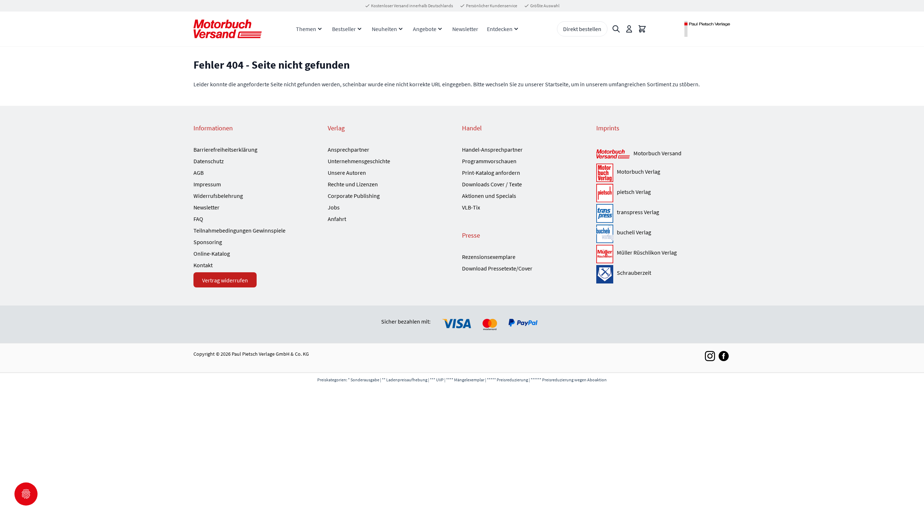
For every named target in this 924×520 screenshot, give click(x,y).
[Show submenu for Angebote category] (440, 28)
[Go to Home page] (227, 29)
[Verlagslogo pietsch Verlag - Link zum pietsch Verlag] (604, 193)
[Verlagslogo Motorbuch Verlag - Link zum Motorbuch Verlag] (604, 173)
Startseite (556, 84)
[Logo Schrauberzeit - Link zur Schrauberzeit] (604, 274)
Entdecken (500, 28)
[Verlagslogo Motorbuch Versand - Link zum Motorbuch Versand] (613, 154)
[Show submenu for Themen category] (319, 28)
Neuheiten (384, 28)
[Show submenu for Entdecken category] (516, 28)
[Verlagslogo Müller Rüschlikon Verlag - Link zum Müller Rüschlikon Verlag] (604, 254)
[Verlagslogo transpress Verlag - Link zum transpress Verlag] (604, 213)
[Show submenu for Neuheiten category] (400, 28)
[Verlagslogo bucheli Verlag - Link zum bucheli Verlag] (604, 234)
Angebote (424, 28)
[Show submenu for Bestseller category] (359, 28)
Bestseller (344, 28)
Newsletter (465, 28)
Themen (306, 28)
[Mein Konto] (629, 29)
